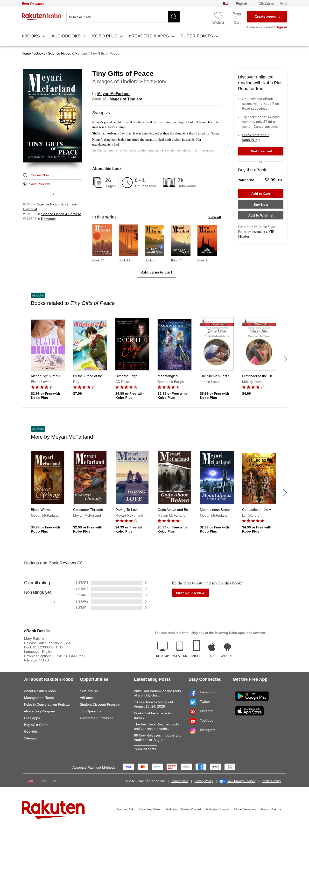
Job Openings (90, 711)
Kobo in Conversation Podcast (47, 704)
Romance (48, 219)
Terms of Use (179, 781)
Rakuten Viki (124, 809)
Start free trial (261, 151)
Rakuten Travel (217, 809)
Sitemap (30, 738)
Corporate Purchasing (96, 718)
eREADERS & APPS (149, 36)
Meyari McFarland (113, 94)
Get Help (31, 731)
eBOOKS (31, 36)
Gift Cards (266, 4)
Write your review (190, 593)
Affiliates (86, 698)
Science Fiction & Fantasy (57, 204)
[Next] (285, 359)
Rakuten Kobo (42, 16)
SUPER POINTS (197, 36)
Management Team (39, 698)
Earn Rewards (33, 4)
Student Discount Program (100, 704)
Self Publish (89, 691)
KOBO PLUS (105, 36)
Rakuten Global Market (183, 809)
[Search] (174, 16)
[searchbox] (123, 16)
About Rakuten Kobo (40, 691)
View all (214, 217)
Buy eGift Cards (36, 725)
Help (283, 4)
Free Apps (32, 718)
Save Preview (39, 184)
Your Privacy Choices (241, 781)
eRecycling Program (39, 711)
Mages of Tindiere (126, 99)
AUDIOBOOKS (66, 36)
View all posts (145, 749)
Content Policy (271, 781)
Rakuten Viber (150, 809)
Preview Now (39, 175)
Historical (30, 209)
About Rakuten (272, 809)
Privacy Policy (204, 781)
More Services (245, 809)
